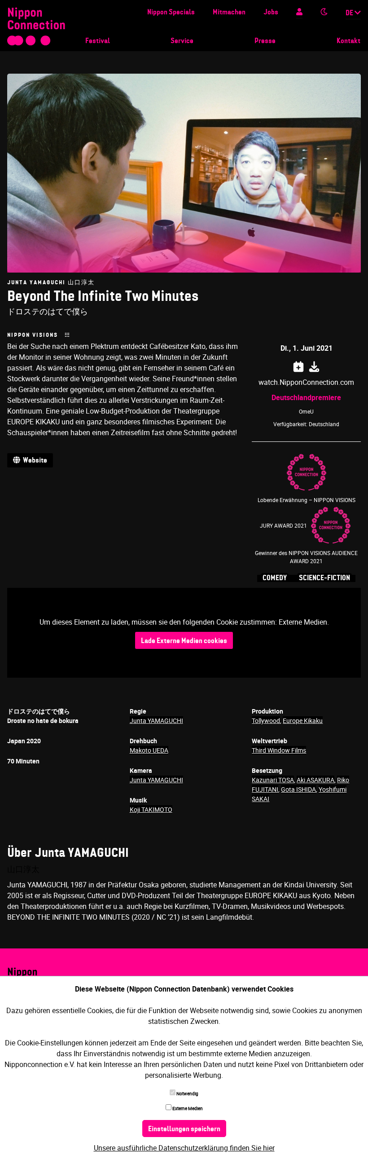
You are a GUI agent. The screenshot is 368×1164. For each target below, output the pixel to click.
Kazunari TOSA (273, 780)
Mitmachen (229, 12)
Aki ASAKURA (315, 780)
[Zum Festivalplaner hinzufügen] (298, 365)
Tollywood (266, 720)
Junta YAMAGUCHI (156, 720)
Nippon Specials (171, 12)
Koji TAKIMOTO (151, 809)
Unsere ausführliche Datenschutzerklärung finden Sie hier (184, 1148)
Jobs (270, 12)
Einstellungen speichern (184, 1129)
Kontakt (348, 41)
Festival (97, 41)
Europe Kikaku (303, 720)
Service (182, 41)
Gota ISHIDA (298, 789)
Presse (265, 41)
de (350, 13)
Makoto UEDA (149, 750)
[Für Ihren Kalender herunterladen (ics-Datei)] (314, 365)
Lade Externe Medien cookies (184, 641)
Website (33, 460)
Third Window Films (279, 750)
